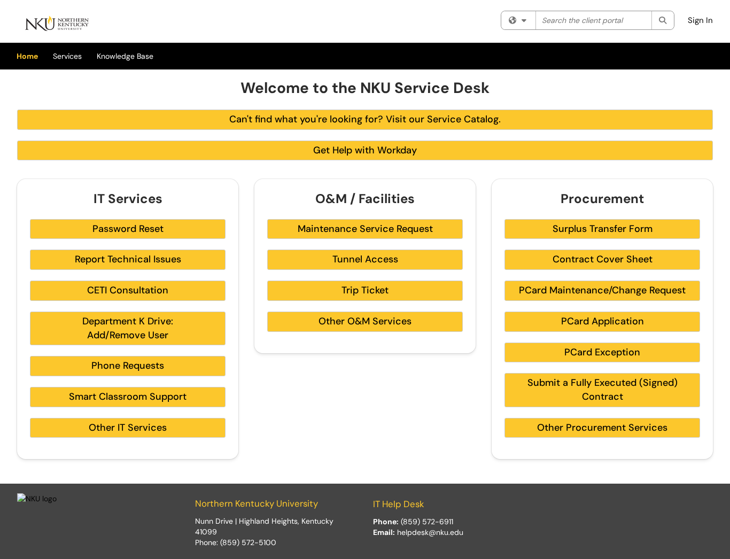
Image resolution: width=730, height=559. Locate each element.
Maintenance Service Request (365, 228)
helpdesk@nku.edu (430, 532)
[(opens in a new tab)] (57, 24)
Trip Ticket (365, 290)
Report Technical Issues (128, 259)
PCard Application (602, 321)
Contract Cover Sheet (603, 259)
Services (67, 56)
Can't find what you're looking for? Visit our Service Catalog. (365, 119)
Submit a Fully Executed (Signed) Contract (602, 389)
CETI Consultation (127, 290)
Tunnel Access (365, 259)
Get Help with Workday (365, 150)
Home (27, 56)
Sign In (700, 20)
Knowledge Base (125, 56)
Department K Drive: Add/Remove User (127, 328)
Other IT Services (128, 427)
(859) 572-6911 (427, 521)
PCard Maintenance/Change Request (602, 290)
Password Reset (128, 228)
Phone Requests (127, 365)
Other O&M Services (365, 321)
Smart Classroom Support (128, 396)
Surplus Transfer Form (603, 228)
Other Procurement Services (602, 427)
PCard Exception (602, 352)
